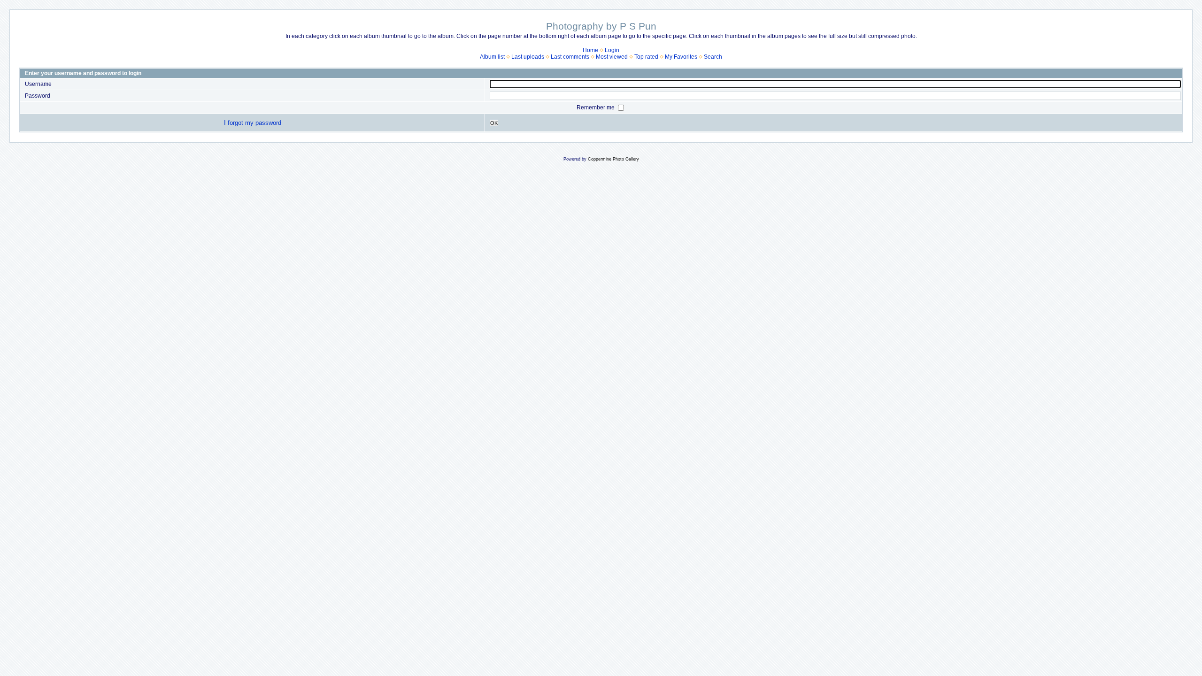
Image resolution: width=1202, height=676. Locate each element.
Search (713, 57)
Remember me (596, 107)
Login (612, 50)
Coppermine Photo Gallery (613, 159)
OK (494, 123)
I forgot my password (252, 122)
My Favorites (681, 57)
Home (590, 50)
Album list (492, 57)
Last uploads (527, 57)
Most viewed (612, 57)
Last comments (570, 57)
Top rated (646, 57)
